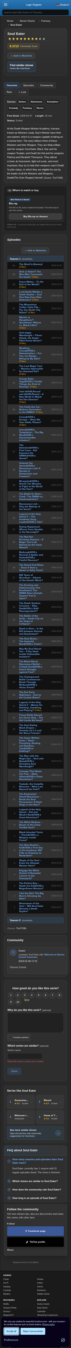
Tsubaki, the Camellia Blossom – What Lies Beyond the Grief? (31, 787)
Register (37, 4)
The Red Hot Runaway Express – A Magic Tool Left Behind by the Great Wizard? (31, 542)
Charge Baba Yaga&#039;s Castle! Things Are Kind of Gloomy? (30, 382)
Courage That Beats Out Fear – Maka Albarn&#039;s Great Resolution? (30, 775)
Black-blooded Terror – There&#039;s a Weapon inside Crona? (31, 836)
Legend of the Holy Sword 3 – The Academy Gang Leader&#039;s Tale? (31, 518)
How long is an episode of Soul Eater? (34, 1198)
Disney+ (7, 1311)
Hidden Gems (43, 1294)
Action (22, 102)
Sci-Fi (5, 1283)
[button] (5, 4)
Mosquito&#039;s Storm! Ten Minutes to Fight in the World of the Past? (30, 485)
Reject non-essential (33, 1331)
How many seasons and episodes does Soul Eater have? (37, 1161)
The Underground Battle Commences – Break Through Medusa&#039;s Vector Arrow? (30, 682)
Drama (40, 1279)
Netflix (6, 1304)
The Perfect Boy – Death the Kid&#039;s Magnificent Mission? (31, 886)
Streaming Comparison (47, 1315)
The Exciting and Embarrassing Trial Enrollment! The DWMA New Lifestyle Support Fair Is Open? (30, 592)
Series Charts (27, 21)
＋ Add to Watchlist (21, 55)
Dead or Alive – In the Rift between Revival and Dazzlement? (31, 631)
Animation (52, 102)
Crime (6, 1279)
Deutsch (64, 4)
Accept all (11, 1331)
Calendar (41, 1311)
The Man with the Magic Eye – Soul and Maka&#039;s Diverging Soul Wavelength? (31, 761)
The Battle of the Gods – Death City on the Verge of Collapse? (31, 619)
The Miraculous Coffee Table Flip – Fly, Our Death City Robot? (29, 308)
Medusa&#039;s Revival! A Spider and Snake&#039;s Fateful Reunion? (31, 556)
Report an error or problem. (26, 1262)
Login (29, 4)
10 (18, 1002)
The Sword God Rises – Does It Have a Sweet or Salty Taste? (31, 568)
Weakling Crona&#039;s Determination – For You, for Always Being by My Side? (30, 353)
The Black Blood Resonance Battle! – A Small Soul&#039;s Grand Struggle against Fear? (30, 666)
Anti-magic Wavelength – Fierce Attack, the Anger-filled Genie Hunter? (30, 336)
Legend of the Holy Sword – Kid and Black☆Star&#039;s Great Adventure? (30, 813)
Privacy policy (48, 1324)
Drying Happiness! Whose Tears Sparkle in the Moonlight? (31, 529)
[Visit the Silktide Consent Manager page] (63, 1340)
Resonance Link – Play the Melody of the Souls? (29, 507)
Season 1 (21, 259)
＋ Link (22, 92)
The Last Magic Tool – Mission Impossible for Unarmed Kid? (31, 369)
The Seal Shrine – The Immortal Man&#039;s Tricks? (30, 641)
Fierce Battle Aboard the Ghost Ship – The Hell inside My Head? (31, 718)
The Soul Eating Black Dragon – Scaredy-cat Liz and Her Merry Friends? (30, 729)
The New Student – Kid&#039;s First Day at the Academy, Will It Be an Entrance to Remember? (31, 850)
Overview (12, 85)
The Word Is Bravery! (31, 264)
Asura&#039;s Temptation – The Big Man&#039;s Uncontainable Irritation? (31, 435)
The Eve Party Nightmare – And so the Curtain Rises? (30, 695)
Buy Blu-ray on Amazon (35, 216)
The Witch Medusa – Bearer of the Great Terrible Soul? (30, 825)
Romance (41, 1290)
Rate (9, 92)
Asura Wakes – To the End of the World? (31, 283)
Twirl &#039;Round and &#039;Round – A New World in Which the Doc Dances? (31, 395)
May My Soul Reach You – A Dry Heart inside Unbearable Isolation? (30, 652)
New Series (42, 1308)
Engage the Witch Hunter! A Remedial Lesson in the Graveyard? (30, 874)
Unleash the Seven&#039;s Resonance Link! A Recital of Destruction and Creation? (29, 470)
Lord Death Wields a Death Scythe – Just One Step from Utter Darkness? (30, 295)
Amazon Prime (10, 1308)
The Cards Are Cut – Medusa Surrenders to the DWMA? (30, 409)
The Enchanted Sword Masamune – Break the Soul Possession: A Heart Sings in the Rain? (30, 799)
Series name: (14, 1050)
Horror (40, 108)
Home (10, 21)
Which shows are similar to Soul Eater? (35, 1181)
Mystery (6, 1294)
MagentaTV (8, 1315)
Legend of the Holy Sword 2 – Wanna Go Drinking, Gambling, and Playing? (30, 706)
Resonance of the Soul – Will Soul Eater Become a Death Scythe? (31, 907)
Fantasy (45, 21)
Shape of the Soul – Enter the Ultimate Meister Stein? (30, 863)
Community (46, 85)
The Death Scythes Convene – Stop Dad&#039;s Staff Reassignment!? (29, 607)
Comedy (13, 108)
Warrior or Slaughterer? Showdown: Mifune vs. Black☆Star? (30, 321)
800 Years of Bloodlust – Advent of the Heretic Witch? (31, 578)
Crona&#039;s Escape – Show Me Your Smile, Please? (30, 420)
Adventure (36, 102)
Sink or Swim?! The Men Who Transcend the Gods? (30, 274)
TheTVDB (57, 178)
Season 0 (21, 920)
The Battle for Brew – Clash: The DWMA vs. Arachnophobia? (31, 496)
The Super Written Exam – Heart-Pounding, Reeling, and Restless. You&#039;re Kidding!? (30, 744)
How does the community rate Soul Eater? (36, 1189)
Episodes (28, 85)
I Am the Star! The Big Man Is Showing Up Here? (31, 896)
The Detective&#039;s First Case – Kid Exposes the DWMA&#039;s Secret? (29, 452)
